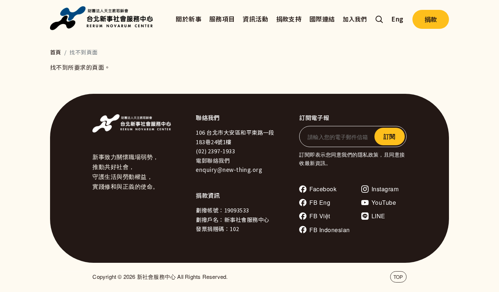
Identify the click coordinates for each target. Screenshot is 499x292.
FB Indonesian (329, 230)
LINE (378, 216)
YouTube (384, 202)
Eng (397, 18)
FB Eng (319, 202)
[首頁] (103, 19)
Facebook (322, 189)
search (379, 19)
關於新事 (188, 18)
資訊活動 (255, 18)
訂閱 (389, 136)
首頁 (55, 52)
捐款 (430, 19)
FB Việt (319, 216)
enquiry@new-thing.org (229, 169)
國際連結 (322, 18)
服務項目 (222, 18)
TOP (398, 276)
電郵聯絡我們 (213, 160)
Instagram (385, 189)
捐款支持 (289, 18)
